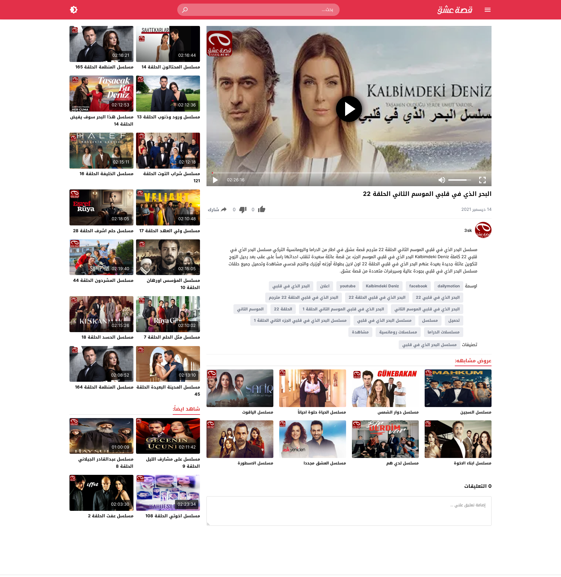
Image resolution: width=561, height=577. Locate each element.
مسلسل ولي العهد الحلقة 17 (169, 231)
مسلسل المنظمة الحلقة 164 (104, 387)
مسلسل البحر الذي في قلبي (384, 320)
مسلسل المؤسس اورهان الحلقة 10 (173, 284)
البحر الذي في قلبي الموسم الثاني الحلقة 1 (343, 309)
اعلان (325, 286)
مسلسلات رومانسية (398, 332)
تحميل (454, 320)
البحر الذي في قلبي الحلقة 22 (377, 297)
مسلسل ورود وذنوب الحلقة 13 (168, 117)
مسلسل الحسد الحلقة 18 (107, 337)
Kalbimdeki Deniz (382, 286)
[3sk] (483, 237)
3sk (468, 230)
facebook (418, 286)
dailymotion (449, 286)
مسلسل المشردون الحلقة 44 (103, 280)
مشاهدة (360, 332)
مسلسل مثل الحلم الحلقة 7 (172, 337)
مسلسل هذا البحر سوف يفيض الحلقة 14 (101, 120)
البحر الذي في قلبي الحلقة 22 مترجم (303, 297)
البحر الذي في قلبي (291, 286)
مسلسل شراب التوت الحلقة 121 (171, 177)
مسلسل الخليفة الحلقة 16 (106, 174)
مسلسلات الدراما (444, 332)
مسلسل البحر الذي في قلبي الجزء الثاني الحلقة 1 (300, 320)
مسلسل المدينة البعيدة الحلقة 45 (168, 390)
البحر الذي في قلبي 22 (438, 297)
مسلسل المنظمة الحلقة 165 (104, 67)
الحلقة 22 (283, 309)
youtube (347, 286)
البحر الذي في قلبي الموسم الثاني (427, 309)
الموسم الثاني (250, 309)
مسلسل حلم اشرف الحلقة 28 (103, 231)
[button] (185, 10)
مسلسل (430, 320)
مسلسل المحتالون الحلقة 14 (171, 67)
